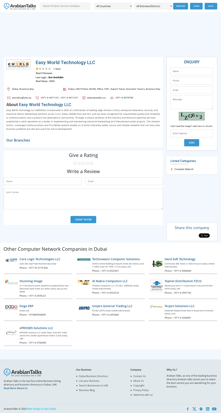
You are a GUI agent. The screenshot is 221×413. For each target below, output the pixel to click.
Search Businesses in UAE (93, 385)
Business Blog (87, 390)
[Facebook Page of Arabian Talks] (188, 409)
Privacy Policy (141, 390)
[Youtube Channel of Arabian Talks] (214, 409)
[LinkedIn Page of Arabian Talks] (208, 409)
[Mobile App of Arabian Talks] (201, 409)
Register (180, 6)
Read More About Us (16, 388)
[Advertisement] (94, 36)
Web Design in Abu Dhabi (41, 408)
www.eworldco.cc (96, 97)
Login (196, 6)
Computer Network (184, 169)
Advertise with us (143, 394)
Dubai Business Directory (93, 376)
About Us (138, 380)
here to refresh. (205, 126)
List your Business (89, 380)
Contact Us (139, 376)
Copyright (138, 385)
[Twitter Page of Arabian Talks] (194, 409)
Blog (210, 6)
